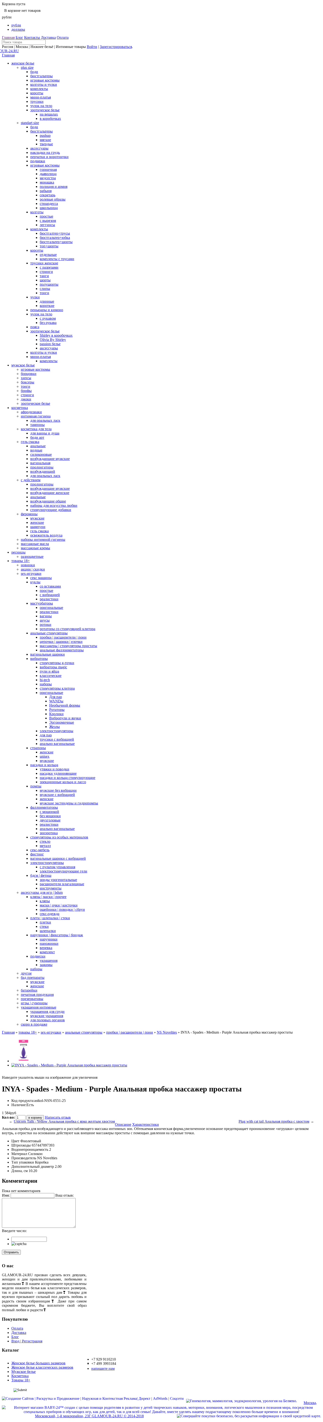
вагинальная (40, 463)
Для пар (55, 697)
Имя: (6, 1195)
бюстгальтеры (41, 76)
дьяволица (48, 174)
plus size (27, 67)
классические (50, 676)
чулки (35, 297)
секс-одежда (49, 914)
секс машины (41, 578)
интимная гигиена (36, 416)
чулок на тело (41, 106)
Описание (123, 1124)
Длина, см (19, 1171)
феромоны (29, 514)
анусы (45, 620)
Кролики (56, 714)
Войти (92, 47)
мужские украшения (46, 1016)
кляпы (45, 901)
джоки (26, 399)
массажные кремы (35, 548)
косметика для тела (36, 429)
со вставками (50, 586)
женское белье (22, 63)
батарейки (29, 990)
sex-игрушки (31, 573)
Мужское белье (23, 1372)
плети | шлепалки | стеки (50, 918)
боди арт (37, 437)
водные (36, 450)
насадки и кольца (44, 765)
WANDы (56, 701)
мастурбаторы (41, 603)
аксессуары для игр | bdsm (42, 892)
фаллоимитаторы (44, 807)
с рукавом (48, 318)
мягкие (45, 140)
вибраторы (39, 659)
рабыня (46, 191)
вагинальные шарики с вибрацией (58, 858)
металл (45, 846)
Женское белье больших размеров (38, 1363)
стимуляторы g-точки (57, 663)
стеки (44, 926)
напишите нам (103, 1368)
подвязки (37, 161)
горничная (48, 170)
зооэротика (49, 833)
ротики (45, 625)
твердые (46, 144)
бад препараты (32, 977)
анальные (38, 446)
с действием (30, 480)
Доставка (48, 37)
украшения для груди (47, 1012)
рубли (16, 25)
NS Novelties (167, 1032)
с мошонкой (49, 812)
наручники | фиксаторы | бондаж (56, 935)
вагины (46, 616)
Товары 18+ (20, 1380)
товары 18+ (20, 561)
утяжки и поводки (54, 769)
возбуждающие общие (48, 501)
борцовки (28, 374)
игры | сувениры (34, 1003)
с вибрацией (50, 595)
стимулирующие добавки (50, 510)
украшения (48, 960)
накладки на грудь (45, 152)
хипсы (26, 378)
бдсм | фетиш (40, 875)
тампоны (37, 425)
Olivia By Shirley (53, 340)
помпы (35, 786)
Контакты (32, 37)
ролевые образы (52, 199)
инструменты (50, 888)
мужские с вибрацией (57, 795)
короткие (47, 306)
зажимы (46, 965)
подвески (37, 956)
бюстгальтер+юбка (55, 238)
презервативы (32, 999)
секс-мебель (39, 850)
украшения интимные (38, 1007)
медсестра (48, 178)
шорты (45, 280)
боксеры (27, 382)
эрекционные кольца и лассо (63, 782)
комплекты (39, 89)
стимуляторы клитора (57, 688)
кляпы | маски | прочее (48, 897)
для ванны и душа (44, 433)
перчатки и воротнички (49, 157)
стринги (46, 272)
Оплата (63, 37)
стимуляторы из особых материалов (59, 837)
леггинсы (47, 225)
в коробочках (50, 118)
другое (26, 973)
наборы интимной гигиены (43, 539)
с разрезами (49, 267)
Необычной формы (64, 705)
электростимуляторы (56, 731)
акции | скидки (33, 569)
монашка (47, 182)
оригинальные (51, 608)
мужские (37, 518)
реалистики (49, 599)
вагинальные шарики (47, 654)
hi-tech (45, 680)
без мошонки (50, 816)
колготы (37, 212)
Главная (8, 37)
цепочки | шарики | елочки (61, 642)
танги (44, 276)
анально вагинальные (57, 744)
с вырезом (48, 221)
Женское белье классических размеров (42, 1367)
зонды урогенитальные (58, 880)
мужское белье (23, 365)
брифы (26, 391)
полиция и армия (53, 187)
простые (46, 216)
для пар (46, 735)
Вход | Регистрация (26, 1341)
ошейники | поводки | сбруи (62, 909)
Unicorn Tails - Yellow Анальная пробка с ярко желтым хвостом (64, 1121)
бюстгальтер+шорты (56, 242)
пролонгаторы (41, 467)
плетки (45, 922)
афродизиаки (31, 412)
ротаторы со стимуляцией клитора (67, 629)
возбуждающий (42, 471)
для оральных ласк (45, 420)
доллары (18, 29)
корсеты (36, 93)
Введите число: (14, 1231)
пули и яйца (49, 671)
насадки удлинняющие (58, 773)
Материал (19, 1154)
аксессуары (39, 148)
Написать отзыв (58, 1117)
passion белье (50, 344)
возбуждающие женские (49, 493)
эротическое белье (45, 110)
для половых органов (47, 1020)
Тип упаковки (22, 1162)
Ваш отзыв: (64, 1195)
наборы (46, 684)
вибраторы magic (53, 667)
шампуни (37, 527)
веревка (46, 948)
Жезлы (54, 727)
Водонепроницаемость (29, 1149)
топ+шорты (49, 246)
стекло (45, 841)
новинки (28, 565)
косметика (19, 408)
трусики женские (44, 263)
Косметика (20, 1376)
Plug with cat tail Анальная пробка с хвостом (274, 1121)
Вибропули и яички (65, 718)
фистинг (37, 854)
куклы (35, 582)
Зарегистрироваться (116, 47)
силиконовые (41, 454)
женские (37, 522)
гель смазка (30, 442)
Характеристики (145, 1124)
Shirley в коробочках (56, 335)
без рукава (48, 323)
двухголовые (50, 820)
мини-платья (40, 97)
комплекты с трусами (57, 259)
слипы (45, 289)
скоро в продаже (34, 1024)
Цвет (15, 1141)
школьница (49, 208)
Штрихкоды (21, 1145)
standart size (30, 123)
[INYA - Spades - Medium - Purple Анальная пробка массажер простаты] (23, 1061)
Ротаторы (57, 710)
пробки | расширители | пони (63, 637)
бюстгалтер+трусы (55, 233)
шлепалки (48, 931)
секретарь (47, 195)
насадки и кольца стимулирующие (67, 778)
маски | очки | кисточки (59, 905)
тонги (44, 293)
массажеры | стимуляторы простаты (68, 646)
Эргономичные (61, 722)
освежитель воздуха (46, 535)
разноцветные (32, 556)
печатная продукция (37, 994)
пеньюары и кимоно (46, 310)
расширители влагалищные (62, 884)
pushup (45, 135)
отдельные (48, 255)
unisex (44, 756)
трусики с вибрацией (57, 739)
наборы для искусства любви (53, 505)
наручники (48, 939)
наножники (49, 943)
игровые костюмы (45, 80)
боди (34, 72)
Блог (19, 37)
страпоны (38, 748)
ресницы (18, 552)
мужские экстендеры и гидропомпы (69, 803)
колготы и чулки (43, 84)
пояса (34, 327)
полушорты (49, 284)
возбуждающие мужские (50, 459)
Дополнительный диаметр (32, 1166)
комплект (47, 952)
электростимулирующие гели (63, 871)
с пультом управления (57, 867)
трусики (37, 101)
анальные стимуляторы (49, 633)
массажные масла (35, 544)
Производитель (23, 1158)
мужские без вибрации (58, 790)
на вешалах (49, 114)
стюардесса (49, 204)
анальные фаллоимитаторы (62, 650)
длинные (47, 301)
